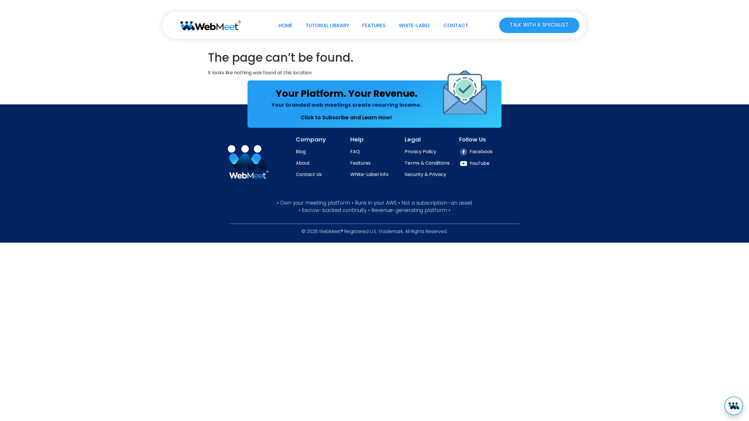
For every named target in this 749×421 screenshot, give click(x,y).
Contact (456, 25)
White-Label (414, 25)
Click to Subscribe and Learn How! (346, 117)
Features (374, 25)
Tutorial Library (327, 25)
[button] (733, 405)
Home (286, 25)
